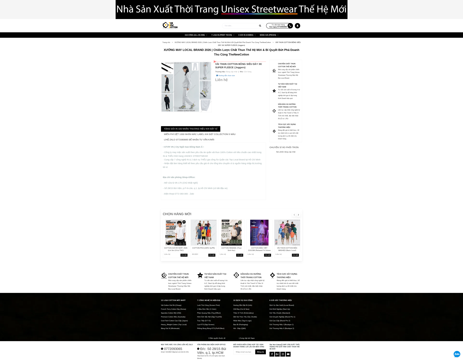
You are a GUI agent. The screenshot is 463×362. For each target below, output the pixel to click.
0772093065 (173, 349)
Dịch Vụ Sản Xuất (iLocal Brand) (281, 305)
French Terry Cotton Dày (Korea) (173, 309)
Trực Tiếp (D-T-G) (204, 321)
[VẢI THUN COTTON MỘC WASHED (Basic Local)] (287, 233)
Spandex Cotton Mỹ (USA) (171, 313)
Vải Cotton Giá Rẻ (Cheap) (171, 305)
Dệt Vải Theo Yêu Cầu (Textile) (245, 317)
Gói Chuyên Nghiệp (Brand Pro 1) (282, 317)
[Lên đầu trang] (457, 346)
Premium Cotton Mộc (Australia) (173, 317)
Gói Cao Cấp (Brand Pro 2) (279, 321)
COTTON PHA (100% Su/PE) (203, 248)
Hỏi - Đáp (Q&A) (239, 328)
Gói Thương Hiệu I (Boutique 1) (281, 324)
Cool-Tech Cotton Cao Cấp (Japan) (174, 321)
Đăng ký (260, 352)
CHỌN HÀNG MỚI (177, 214)
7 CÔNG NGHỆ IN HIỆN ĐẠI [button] (208, 300)
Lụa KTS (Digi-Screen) (205, 324)
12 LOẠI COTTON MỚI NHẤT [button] (173, 300)
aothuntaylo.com (232, 338)
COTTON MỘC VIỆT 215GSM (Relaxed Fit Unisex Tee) (259, 250)
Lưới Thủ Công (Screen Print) (208, 305)
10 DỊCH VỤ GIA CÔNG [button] (243, 300)
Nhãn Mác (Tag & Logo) (242, 321)
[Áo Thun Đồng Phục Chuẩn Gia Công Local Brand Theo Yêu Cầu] (231, 9)
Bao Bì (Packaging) (240, 324)
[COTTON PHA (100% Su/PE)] (204, 233)
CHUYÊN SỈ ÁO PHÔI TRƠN (284, 147)
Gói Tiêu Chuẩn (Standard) (279, 313)
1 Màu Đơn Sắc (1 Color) (206, 309)
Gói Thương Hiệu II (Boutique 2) (281, 328)
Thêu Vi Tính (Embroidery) (243, 313)
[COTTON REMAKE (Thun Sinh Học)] (231, 233)
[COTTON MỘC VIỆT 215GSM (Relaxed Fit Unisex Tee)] (259, 233)
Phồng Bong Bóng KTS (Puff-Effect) (210, 328)
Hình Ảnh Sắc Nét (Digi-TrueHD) (209, 317)
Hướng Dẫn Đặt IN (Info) (242, 305)
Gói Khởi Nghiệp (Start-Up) (279, 309)
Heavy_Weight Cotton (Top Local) (174, 324)
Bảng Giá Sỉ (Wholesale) (170, 328)
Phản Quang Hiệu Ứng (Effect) (209, 313)
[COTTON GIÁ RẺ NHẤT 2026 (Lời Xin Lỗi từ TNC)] (176, 233)
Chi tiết (184, 255)
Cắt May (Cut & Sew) (241, 309)
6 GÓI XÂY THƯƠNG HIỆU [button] (280, 300)
